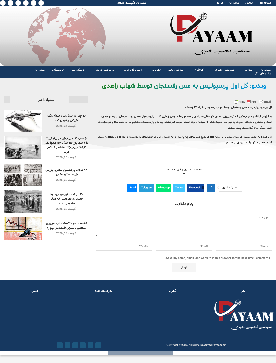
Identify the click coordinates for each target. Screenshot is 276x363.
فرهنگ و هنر (77, 69)
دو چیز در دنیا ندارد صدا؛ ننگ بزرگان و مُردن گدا (66, 118)
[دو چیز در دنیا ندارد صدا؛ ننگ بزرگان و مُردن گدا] (23, 121)
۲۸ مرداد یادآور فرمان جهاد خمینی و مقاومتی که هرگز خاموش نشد (66, 199)
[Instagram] (26, 3)
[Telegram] (3, 3)
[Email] (10, 3)
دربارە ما (234, 3)
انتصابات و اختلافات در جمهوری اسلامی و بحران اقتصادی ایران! (66, 225)
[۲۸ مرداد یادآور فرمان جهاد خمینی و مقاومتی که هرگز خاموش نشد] (23, 201)
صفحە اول (265, 3)
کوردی (219, 3)
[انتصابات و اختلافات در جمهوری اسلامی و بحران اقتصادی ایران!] (23, 228)
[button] (147, 316)
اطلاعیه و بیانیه (176, 69)
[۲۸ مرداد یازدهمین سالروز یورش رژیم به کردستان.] (23, 175)
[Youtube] (18, 3)
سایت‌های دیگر (263, 73)
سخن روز (40, 69)
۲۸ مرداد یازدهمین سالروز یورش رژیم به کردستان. (66, 172)
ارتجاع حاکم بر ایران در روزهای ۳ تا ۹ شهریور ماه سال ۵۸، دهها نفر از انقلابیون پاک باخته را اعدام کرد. (66, 145)
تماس (249, 3)
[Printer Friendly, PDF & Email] (252, 102)
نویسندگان (58, 69)
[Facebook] (41, 3)
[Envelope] (60, 345)
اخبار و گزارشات (133, 69)
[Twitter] (33, 3)
